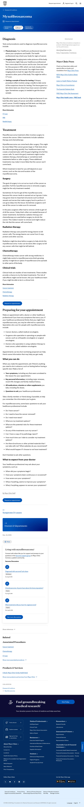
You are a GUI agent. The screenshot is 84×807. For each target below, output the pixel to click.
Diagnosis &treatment (18, 27)
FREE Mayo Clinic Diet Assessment (67, 93)
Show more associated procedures (13, 660)
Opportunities (65, 52)
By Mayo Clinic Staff (9, 493)
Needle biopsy (7, 121)
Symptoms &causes (8, 27)
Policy (58, 52)
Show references (8, 629)
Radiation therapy (8, 296)
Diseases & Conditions (11, 10)
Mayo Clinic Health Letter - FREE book (68, 97)
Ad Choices (73, 52)
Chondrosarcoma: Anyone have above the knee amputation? (24, 588)
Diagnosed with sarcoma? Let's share (16, 571)
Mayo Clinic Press (73, 70)
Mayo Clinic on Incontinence (65, 85)
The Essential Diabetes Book (65, 89)
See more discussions (14, 617)
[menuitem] (8, 27)
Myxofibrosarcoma (17, 16)
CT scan (5, 114)
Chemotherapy (7, 292)
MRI (4, 117)
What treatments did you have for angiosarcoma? (20, 605)
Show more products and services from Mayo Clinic (19, 677)
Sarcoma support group (23, 555)
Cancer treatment (8, 288)
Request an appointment (12, 303)
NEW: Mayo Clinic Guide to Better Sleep (67, 76)
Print (8, 542)
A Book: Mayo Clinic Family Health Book (15, 673)
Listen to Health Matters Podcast (66, 81)
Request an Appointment (12, 21)
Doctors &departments (28, 27)
